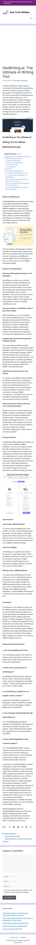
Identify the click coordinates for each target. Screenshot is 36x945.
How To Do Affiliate (20, 12)
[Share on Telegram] (26, 827)
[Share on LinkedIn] (18, 827)
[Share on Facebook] (13, 827)
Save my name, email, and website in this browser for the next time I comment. (18, 891)
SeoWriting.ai (18, 97)
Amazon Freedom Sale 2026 (12, 929)
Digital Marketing (10, 833)
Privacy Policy (14, 937)
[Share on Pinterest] (30, 827)
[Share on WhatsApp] (22, 827)
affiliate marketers (17, 90)
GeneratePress (18, 942)
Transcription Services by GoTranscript (15, 923)
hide (19, 154)
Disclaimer (23, 937)
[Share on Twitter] (9, 827)
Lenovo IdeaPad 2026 (12, 836)
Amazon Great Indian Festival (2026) (15, 926)
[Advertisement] (18, 47)
